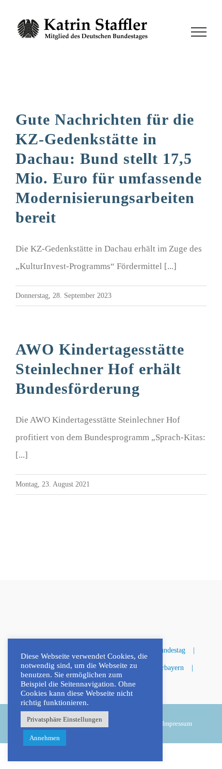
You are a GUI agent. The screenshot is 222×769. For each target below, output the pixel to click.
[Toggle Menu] (198, 32)
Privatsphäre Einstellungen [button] (64, 719)
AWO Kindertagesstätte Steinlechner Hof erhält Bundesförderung (99, 369)
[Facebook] (90, 599)
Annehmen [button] (44, 738)
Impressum (177, 723)
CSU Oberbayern (159, 668)
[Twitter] (111, 599)
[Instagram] (133, 599)
